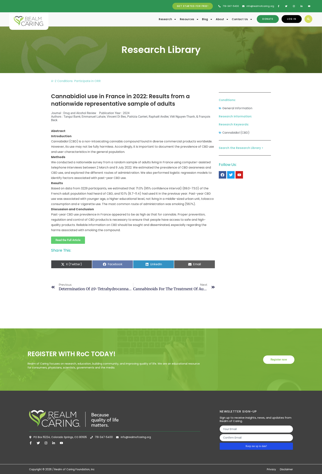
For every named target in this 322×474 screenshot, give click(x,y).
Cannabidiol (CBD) (236, 132)
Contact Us (240, 19)
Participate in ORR (87, 81)
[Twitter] (231, 175)
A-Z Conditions (62, 81)
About (220, 19)
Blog (205, 19)
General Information (237, 108)
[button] (308, 19)
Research (165, 19)
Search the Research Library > (241, 148)
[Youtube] (239, 175)
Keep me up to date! (256, 446)
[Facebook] (222, 175)
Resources (187, 19)
